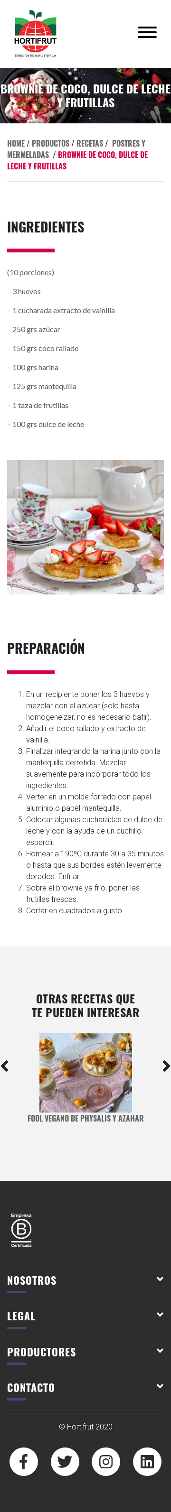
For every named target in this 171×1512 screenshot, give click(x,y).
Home (16, 143)
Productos (50, 143)
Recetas (89, 143)
